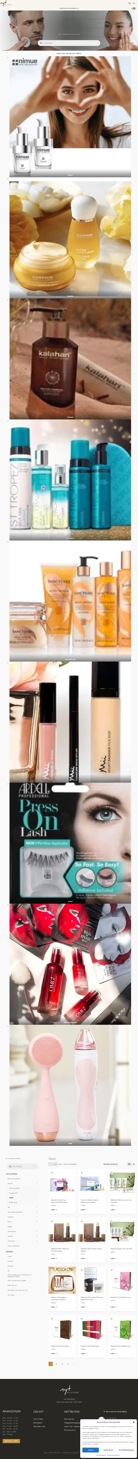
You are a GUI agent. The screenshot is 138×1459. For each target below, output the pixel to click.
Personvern (70, 1430)
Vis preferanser (126, 1450)
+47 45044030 (69, 1399)
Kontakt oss (39, 1426)
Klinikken (37, 1423)
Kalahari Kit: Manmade (60, 1346)
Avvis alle (108, 1450)
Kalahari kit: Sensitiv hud (120, 1297)
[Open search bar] (130, 3)
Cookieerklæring (101, 1455)
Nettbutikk (66, 34)
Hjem (59, 34)
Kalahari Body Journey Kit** (121, 1249)
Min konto (69, 1419)
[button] (134, 1422)
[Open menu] (134, 3)
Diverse (72, 34)
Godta (90, 1450)
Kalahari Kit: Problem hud (121, 1346)
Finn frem (38, 1419)
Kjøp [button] (53, 1210)
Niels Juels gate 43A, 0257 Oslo (69, 1402)
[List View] (133, 1164)
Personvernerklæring (113, 1455)
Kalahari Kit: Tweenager (90, 1346)
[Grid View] (129, 1164)
